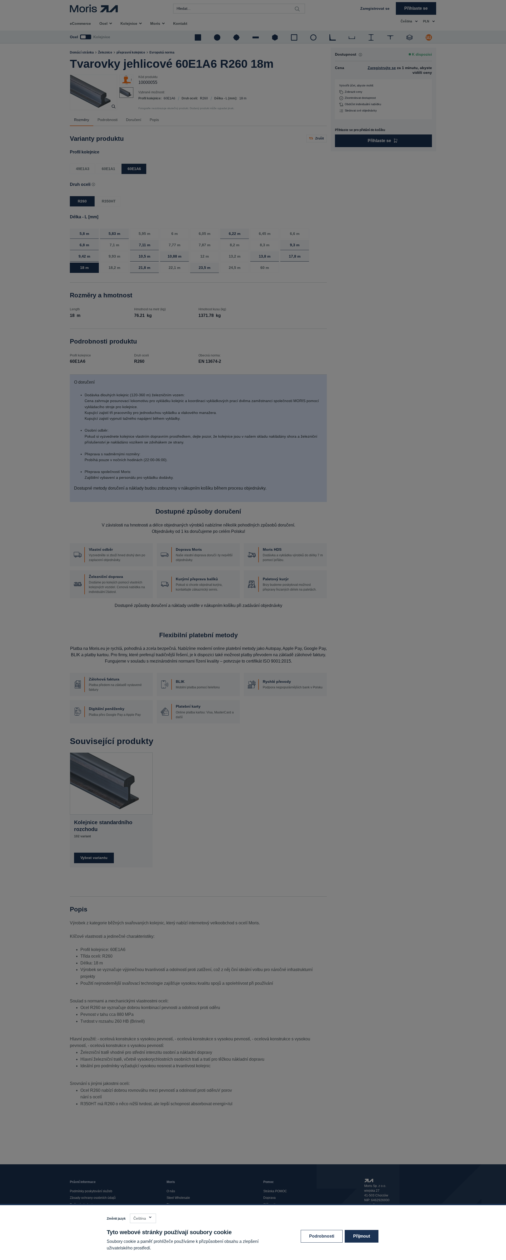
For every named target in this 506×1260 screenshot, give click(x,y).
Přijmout (361, 1236)
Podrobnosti (321, 1236)
